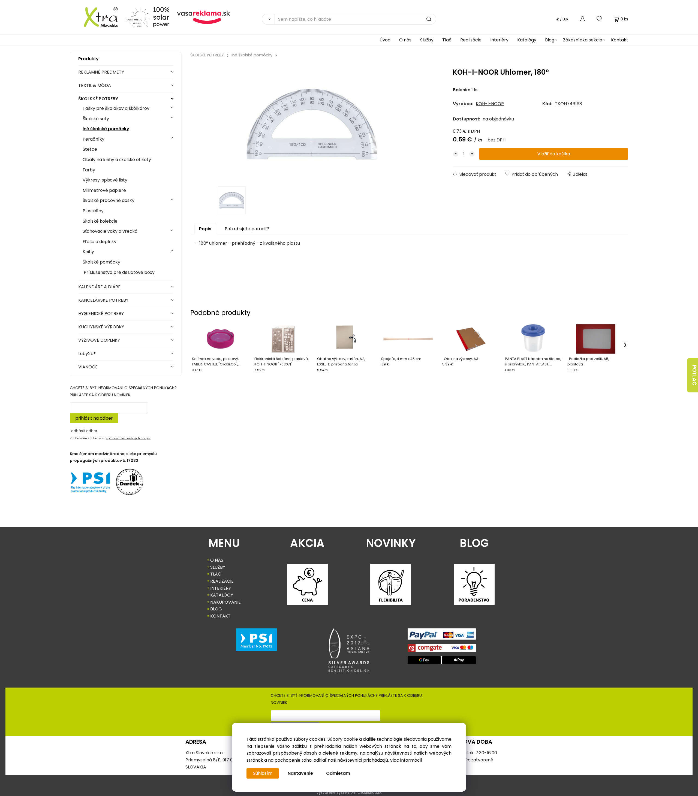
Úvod (385, 40)
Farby (89, 170)
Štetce (90, 149)
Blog (549, 40)
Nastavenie (300, 773)
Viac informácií (406, 760)
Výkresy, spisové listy (105, 180)
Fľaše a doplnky (99, 241)
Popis (205, 229)
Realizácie (471, 40)
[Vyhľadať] (268, 19)
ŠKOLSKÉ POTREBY (98, 99)
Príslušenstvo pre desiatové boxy (119, 272)
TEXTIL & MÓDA (94, 85)
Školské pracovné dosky (108, 200)
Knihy (88, 252)
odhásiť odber (84, 431)
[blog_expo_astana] (349, 650)
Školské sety (96, 119)
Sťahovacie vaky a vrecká (110, 231)
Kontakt (619, 40)
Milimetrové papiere (104, 190)
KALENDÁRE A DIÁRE (99, 287)
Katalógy (526, 40)
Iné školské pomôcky (106, 129)
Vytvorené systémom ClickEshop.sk (349, 792)
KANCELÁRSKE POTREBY (103, 300)
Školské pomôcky (101, 262)
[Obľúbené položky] (600, 19)
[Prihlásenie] (582, 19)
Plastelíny (93, 211)
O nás (405, 40)
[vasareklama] (203, 17)
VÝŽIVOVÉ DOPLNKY (99, 340)
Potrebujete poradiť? (247, 229)
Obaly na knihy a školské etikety (117, 159)
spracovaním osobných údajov (128, 438)
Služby (427, 40)
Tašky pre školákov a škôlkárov (116, 108)
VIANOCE (88, 367)
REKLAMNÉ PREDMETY (101, 72)
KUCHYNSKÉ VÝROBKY (101, 327)
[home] (95, 17)
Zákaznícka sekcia (582, 40)
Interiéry (499, 40)
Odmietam (338, 773)
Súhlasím (262, 773)
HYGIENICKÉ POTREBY (101, 313)
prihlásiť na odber (94, 418)
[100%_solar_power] (147, 17)
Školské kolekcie (100, 221)
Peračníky (93, 139)
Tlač (447, 40)
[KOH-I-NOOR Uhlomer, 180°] (310, 124)
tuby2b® (87, 353)
